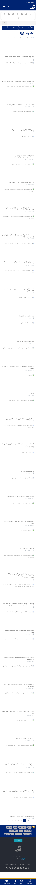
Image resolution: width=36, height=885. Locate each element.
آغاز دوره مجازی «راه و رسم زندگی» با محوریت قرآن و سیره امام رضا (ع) (19, 685)
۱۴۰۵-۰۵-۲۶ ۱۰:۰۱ (29, 184)
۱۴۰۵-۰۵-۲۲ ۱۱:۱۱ (29, 343)
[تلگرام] (9, 14)
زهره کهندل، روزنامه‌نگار (29, 577)
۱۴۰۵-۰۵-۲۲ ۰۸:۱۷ (29, 370)
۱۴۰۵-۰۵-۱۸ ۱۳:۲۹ (29, 740)
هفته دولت (18, 834)
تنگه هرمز (9, 827)
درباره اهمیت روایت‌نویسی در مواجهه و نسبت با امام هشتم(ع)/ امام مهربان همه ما (20, 575)
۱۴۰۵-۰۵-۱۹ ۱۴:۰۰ (29, 661)
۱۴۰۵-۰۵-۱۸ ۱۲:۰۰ (29, 768)
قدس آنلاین (31, 6)
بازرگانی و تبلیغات (13, 864)
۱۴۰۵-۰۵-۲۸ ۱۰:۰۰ (29, 132)
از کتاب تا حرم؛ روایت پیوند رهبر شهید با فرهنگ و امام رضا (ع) (18, 81)
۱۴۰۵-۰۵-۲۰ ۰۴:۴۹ (29, 607)
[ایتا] (17, 14)
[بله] (22, 14)
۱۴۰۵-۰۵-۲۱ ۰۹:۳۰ (29, 473)
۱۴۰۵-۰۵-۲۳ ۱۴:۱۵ (29, 266)
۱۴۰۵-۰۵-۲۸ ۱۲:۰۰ (29, 83)
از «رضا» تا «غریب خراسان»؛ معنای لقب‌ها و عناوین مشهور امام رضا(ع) (18, 367)
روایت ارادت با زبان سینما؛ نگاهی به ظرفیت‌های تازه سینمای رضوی (19, 523)
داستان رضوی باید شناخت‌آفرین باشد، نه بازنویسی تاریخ (20, 419)
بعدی (8, 821)
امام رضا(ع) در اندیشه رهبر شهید (25, 155)
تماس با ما (22, 864)
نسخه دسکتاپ (18, 840)
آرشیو (6, 864)
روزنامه (21, 883)
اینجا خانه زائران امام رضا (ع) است (25, 341)
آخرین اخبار (7, 883)
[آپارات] (18, 18)
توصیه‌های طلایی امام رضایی (26, 549)
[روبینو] (26, 14)
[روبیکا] (30, 14)
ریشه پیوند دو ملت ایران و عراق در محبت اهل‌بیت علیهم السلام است (19, 57)
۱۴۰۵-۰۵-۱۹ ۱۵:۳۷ (29, 634)
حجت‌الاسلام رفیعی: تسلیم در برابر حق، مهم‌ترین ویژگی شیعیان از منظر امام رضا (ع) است (18, 236)
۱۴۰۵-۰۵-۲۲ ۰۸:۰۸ (29, 395)
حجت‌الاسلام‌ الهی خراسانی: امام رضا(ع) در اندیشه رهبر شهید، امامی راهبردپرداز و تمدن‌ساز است (18, 209)
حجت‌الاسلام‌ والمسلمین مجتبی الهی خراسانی (24, 157)
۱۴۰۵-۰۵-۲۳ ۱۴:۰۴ (29, 318)
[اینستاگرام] (4, 14)
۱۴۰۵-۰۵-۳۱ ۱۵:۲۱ (29, 60)
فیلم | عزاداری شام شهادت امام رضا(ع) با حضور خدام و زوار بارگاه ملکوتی (18, 290)
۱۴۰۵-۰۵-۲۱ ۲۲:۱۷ (29, 448)
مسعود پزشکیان (13, 831)
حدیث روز (31, 394)
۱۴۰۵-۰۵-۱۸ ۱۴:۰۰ (29, 715)
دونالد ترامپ (28, 831)
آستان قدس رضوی (8, 834)
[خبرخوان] (7, 868)
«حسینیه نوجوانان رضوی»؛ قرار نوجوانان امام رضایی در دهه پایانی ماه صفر (19, 658)
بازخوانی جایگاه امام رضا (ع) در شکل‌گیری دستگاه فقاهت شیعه (19, 631)
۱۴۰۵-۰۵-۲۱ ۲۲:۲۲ (29, 421)
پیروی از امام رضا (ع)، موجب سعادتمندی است (22, 130)
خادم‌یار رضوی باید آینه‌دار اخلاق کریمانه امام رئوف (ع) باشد (19, 105)
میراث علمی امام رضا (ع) (27, 471)
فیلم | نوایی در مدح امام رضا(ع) (25, 316)
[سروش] (13, 14)
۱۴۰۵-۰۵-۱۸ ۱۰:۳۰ (29, 818)
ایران (21, 831)
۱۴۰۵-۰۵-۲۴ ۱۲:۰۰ (29, 211)
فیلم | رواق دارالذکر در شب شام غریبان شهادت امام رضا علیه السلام (18, 263)
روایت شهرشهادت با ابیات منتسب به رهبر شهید (22, 816)
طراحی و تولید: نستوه (17, 858)
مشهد (15, 827)
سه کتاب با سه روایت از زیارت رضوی (25, 739)
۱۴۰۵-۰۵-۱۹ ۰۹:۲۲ (29, 688)
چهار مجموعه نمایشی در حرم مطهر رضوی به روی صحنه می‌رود (18, 791)
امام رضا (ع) (27, 33)
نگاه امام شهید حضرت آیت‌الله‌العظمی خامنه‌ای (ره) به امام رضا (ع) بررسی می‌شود (18, 445)
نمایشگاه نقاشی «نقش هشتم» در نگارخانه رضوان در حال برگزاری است (18, 712)
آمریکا (29, 827)
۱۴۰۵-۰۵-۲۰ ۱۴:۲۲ (29, 525)
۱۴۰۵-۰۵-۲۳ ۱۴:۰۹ (29, 293)
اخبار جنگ (29, 883)
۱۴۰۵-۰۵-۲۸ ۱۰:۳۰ (29, 107)
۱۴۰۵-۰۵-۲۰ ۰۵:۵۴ (29, 580)
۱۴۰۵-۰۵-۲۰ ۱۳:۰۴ (29, 550)
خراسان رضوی (22, 827)
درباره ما (28, 864)
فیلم (15, 883)
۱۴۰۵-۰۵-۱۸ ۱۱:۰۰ (29, 793)
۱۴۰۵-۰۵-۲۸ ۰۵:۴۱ (29, 159)
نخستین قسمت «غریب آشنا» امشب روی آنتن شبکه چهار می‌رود (19, 765)
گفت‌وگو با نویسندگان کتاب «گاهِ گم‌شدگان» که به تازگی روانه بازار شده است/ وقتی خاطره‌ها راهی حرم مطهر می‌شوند (18, 604)
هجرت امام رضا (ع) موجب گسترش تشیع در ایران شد (20, 496)
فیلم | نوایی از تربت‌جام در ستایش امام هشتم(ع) (21, 183)
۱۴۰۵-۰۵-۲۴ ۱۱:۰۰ (29, 239)
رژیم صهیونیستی (27, 834)
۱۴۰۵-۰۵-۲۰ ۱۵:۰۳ (29, 498)
